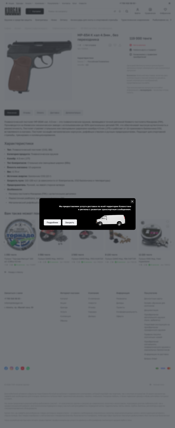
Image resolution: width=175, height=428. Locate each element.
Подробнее (52, 222)
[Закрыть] (132, 201)
